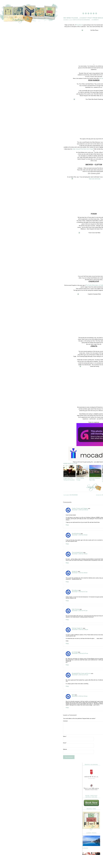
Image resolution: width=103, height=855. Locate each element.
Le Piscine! (85, 843)
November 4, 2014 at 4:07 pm (79, 606)
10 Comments (92, 19)
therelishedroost (75, 530)
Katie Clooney (75, 605)
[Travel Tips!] (91, 825)
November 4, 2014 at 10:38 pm (79, 625)
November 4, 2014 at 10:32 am (79, 506)
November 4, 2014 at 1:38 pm (79, 569)
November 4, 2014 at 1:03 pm (79, 531)
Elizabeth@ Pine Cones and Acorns (80, 669)
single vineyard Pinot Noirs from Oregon (82, 148)
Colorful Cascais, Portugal (80, 476)
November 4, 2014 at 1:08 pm (79, 550)
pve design (74, 647)
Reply (67, 521)
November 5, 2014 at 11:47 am (79, 649)
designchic (74, 567)
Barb (73, 690)
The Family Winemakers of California (94, 282)
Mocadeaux (79, 24)
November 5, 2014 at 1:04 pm (79, 691)
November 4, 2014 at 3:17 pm (79, 587)
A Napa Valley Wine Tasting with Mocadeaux (69, 476)
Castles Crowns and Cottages (79, 505)
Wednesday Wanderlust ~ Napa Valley (95, 476)
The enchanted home (77, 549)
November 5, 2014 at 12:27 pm (79, 670)
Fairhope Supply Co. (76, 624)
